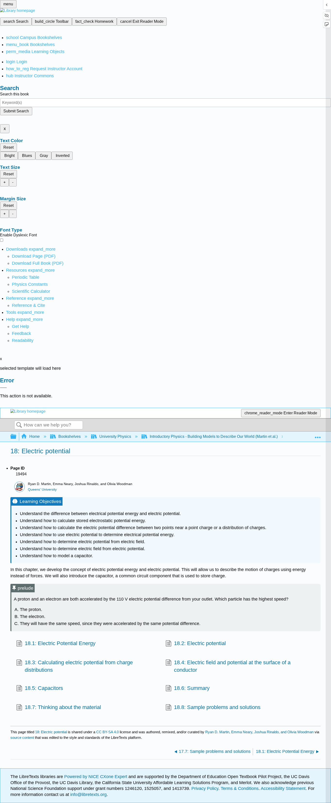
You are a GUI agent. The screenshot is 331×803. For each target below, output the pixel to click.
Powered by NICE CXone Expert (96, 776)
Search (19, 425)
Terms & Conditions (240, 788)
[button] (21, 333)
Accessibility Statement (283, 788)
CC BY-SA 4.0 (107, 732)
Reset (8, 147)
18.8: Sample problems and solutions (217, 707)
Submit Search (16, 111)
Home (34, 436)
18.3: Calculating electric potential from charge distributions (79, 666)
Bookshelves (69, 436)
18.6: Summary (192, 688)
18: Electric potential (51, 732)
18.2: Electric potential (200, 643)
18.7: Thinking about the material (63, 707)
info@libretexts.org (88, 794)
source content (22, 737)
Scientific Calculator (31, 291)
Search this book (14, 94)
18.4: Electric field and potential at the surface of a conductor (232, 666)
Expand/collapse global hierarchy (16, 436)
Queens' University (42, 489)
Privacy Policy (204, 788)
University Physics (115, 436)
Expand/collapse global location (318, 435)
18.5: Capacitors (44, 688)
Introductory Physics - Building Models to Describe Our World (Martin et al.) (214, 436)
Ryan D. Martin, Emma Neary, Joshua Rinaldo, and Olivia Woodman (259, 732)
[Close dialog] (3, 387)
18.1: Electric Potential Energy (60, 643)
